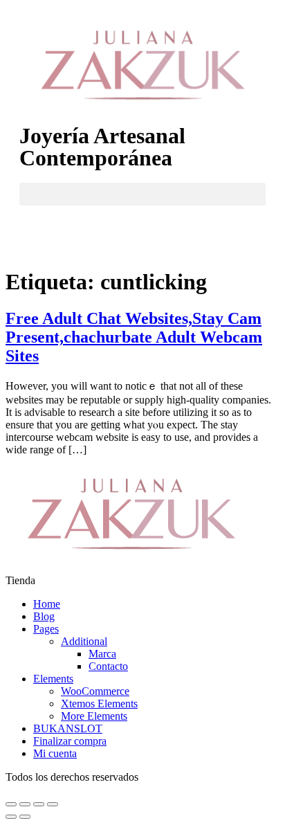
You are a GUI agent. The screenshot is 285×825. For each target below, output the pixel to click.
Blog (44, 616)
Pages (46, 629)
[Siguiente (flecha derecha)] (24, 817)
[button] (142, 194)
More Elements (94, 716)
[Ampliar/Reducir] (52, 804)
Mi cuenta (55, 753)
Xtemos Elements (99, 703)
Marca (102, 654)
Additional (84, 641)
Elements (53, 679)
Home (46, 604)
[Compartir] (24, 804)
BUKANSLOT (67, 728)
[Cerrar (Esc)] (11, 804)
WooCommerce (95, 691)
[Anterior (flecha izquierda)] (11, 817)
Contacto (108, 666)
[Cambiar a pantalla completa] (38, 804)
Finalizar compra (70, 741)
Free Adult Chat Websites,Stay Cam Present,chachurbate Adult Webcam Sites (134, 337)
